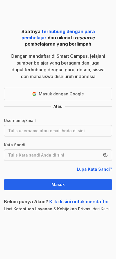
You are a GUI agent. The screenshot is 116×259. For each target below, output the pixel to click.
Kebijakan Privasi (74, 208)
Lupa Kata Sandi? (94, 169)
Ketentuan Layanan (33, 208)
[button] (105, 155)
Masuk (58, 184)
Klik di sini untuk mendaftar (79, 201)
